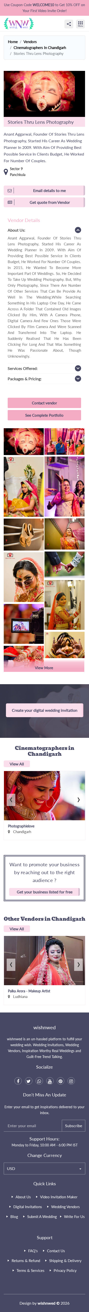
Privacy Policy (65, 1270)
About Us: (16, 230)
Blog (14, 1216)
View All (17, 763)
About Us (23, 1197)
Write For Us (74, 1216)
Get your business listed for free (44, 891)
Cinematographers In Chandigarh (40, 47)
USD (11, 1168)
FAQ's (33, 1251)
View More (44, 667)
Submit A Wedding (42, 1216)
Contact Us (56, 1251)
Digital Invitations (27, 1206)
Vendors (30, 41)
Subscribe (73, 1125)
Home (13, 41)
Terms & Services (30, 1270)
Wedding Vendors (65, 1206)
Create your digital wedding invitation (44, 710)
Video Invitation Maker (58, 1197)
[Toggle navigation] (86, 19)
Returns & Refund (26, 1260)
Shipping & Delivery (65, 1260)
